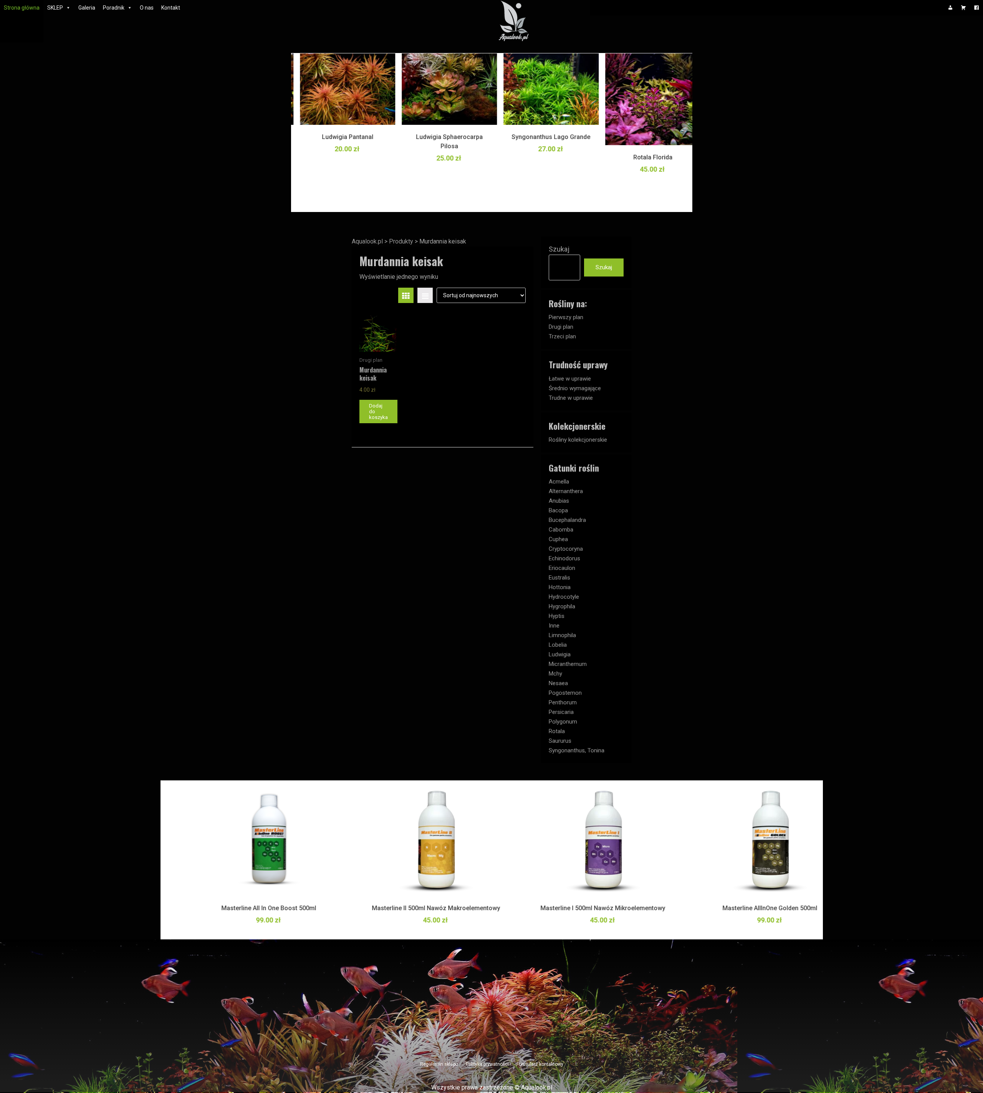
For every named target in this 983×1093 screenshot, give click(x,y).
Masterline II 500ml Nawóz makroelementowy (408, 908)
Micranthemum (568, 664)
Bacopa (558, 510)
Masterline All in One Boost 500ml (241, 908)
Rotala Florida (644, 157)
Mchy (555, 673)
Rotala (557, 731)
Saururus (560, 740)
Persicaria (561, 712)
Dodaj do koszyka (378, 411)
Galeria (86, 8)
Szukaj (559, 249)
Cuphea (558, 539)
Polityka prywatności (487, 1064)
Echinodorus (564, 558)
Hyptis (556, 616)
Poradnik (113, 8)
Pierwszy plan (566, 317)
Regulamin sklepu (439, 1064)
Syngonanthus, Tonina (576, 750)
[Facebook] (976, 7)
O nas (147, 8)
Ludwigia (560, 654)
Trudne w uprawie (571, 397)
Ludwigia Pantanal (339, 137)
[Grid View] (406, 295)
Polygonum (563, 721)
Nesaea (558, 683)
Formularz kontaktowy (539, 1064)
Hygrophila (562, 606)
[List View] (425, 295)
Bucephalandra (567, 520)
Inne (554, 625)
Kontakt (170, 8)
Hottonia (560, 587)
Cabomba (561, 529)
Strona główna (22, 8)
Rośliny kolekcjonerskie (578, 439)
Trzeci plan (562, 336)
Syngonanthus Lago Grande (542, 137)
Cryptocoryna (566, 548)
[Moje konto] (950, 7)
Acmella (559, 481)
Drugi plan (561, 326)
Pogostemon (565, 692)
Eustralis (559, 577)
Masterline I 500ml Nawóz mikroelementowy (575, 908)
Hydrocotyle (564, 596)
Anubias (559, 500)
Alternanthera (566, 491)
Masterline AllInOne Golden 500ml (742, 908)
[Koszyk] (963, 7)
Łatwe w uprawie (570, 378)
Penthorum (563, 702)
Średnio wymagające (575, 388)
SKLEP (55, 8)
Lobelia (558, 644)
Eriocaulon (562, 568)
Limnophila (562, 635)
